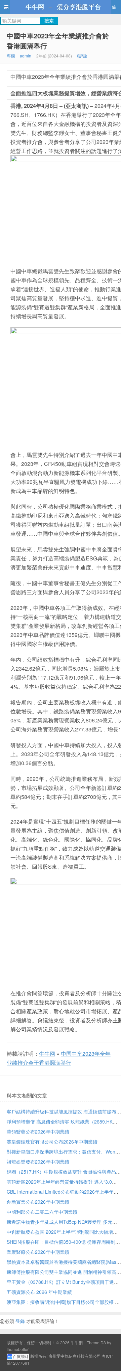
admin (25, 55)
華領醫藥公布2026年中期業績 (38, 1131)
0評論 (82, 55)
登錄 (20, 1321)
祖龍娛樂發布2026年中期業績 (38, 1161)
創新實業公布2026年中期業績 (38, 1201)
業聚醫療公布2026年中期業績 (38, 1251)
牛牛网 (47, 1053)
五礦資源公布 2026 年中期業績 (39, 1292)
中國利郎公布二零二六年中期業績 (42, 1211)
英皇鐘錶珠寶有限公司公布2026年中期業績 (52, 1141)
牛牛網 (60, 7)
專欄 (11, 55)
